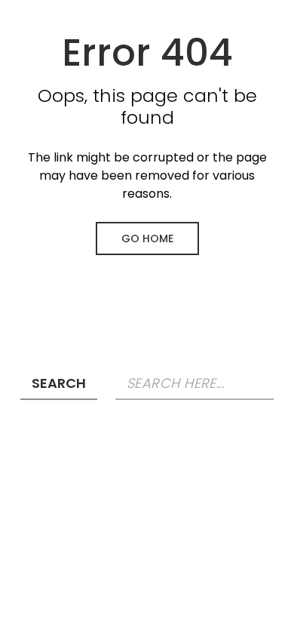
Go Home (147, 238)
